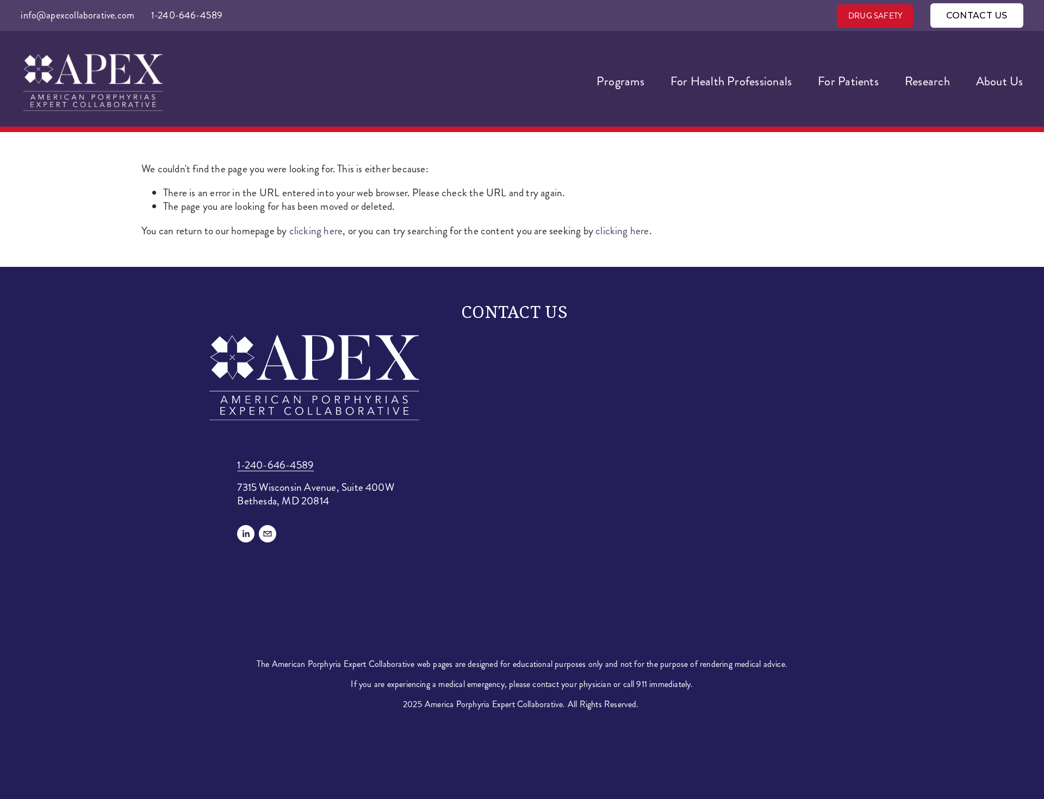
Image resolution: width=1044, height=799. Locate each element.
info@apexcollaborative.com (77, 15)
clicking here (316, 230)
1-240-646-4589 (187, 15)
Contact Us (977, 15)
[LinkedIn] (245, 533)
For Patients (848, 81)
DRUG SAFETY (875, 16)
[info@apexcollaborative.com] (267, 533)
